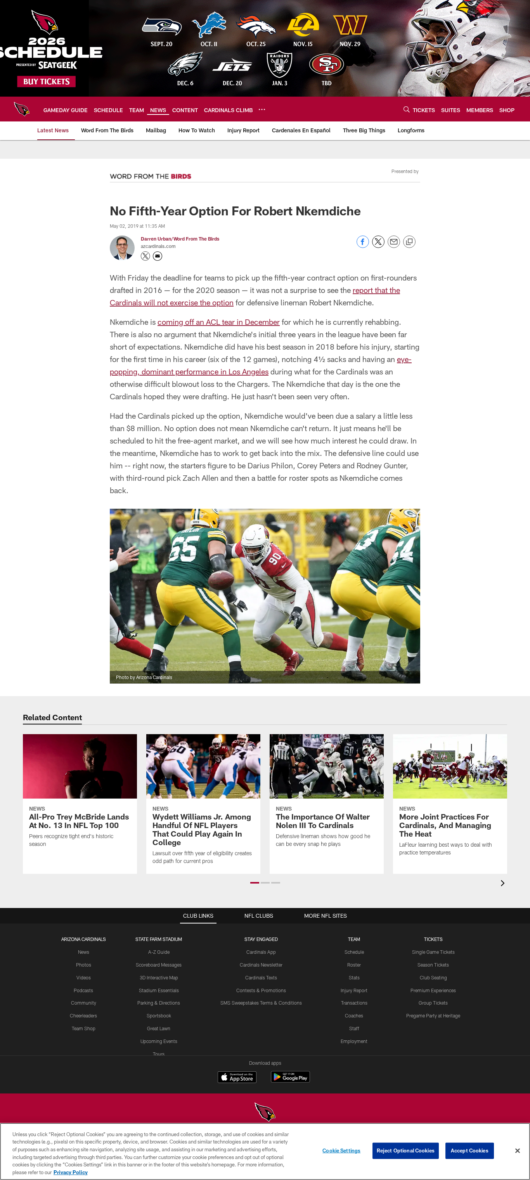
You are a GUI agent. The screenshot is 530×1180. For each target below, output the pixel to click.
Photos (83, 964)
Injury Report (354, 990)
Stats (354, 977)
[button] (254, 882)
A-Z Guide (159, 952)
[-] (150, 174)
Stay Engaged (261, 939)
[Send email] (394, 246)
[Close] (517, 1150)
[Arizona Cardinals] (265, 1113)
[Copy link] (409, 242)
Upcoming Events (158, 1041)
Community (83, 1002)
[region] (265, 1151)
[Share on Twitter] (378, 246)
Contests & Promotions (261, 990)
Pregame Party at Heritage (433, 1015)
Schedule (354, 952)
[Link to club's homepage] (21, 109)
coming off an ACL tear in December (219, 321)
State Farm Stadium (158, 939)
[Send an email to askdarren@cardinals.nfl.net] (157, 256)
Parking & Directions (158, 1002)
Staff (354, 1028)
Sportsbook (159, 1015)
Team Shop (83, 1028)
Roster (354, 964)
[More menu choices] (262, 109)
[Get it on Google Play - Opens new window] (290, 1080)
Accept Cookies (469, 1150)
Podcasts (83, 990)
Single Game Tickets (433, 952)
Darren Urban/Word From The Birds (180, 238)
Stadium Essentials (159, 990)
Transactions (354, 1002)
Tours (159, 1054)
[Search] (407, 109)
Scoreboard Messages (159, 964)
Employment (354, 1041)
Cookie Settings (341, 1150)
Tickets (433, 939)
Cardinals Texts (261, 977)
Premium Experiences (433, 990)
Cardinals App (261, 952)
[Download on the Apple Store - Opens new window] (237, 1078)
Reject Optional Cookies (406, 1150)
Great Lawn (158, 1028)
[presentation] (504, 884)
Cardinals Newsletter (261, 964)
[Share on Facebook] (363, 246)
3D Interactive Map (159, 977)
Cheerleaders (83, 1015)
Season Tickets (433, 964)
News (83, 952)
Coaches (354, 1015)
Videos (83, 977)
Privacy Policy (71, 1172)
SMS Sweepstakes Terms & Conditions (261, 1002)
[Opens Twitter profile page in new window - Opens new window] (145, 256)
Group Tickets (433, 1002)
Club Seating (433, 977)
